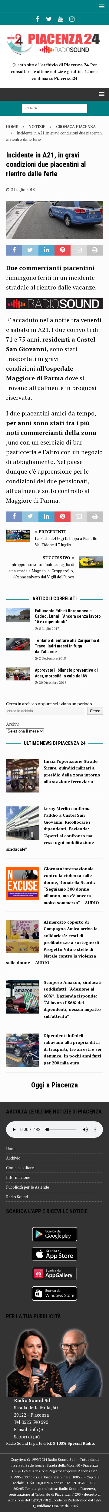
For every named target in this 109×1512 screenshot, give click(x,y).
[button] (100, 6)
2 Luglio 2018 (23, 189)
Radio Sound (17, 1196)
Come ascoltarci (20, 1167)
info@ (36, 1429)
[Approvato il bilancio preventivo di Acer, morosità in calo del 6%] (18, 673)
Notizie (37, 126)
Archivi (12, 724)
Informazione (18, 1177)
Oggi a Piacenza (54, 1085)
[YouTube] (60, 19)
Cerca (95, 711)
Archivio (13, 1158)
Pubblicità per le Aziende (27, 1187)
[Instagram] (72, 19)
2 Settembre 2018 (52, 658)
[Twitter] (49, 19)
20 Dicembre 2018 (52, 682)
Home (11, 1148)
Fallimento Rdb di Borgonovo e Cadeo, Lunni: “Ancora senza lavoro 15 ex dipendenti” (68, 616)
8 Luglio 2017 (49, 629)
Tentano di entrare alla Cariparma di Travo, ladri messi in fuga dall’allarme (68, 646)
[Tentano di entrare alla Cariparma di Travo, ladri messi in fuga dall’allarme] (18, 644)
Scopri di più (27, 1437)
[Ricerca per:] (54, 108)
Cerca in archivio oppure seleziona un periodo (49, 703)
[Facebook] (37, 19)
